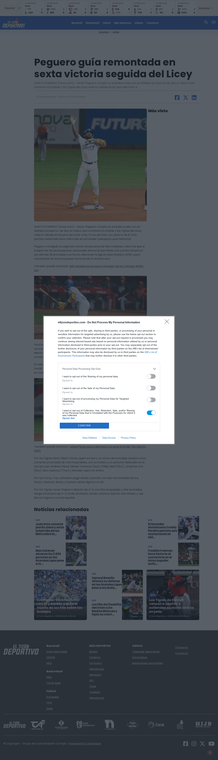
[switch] (151, 376)
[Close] (168, 322)
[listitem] (109, 369)
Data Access (109, 437)
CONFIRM (84, 425)
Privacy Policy (128, 437)
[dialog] (109, 380)
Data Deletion (89, 437)
